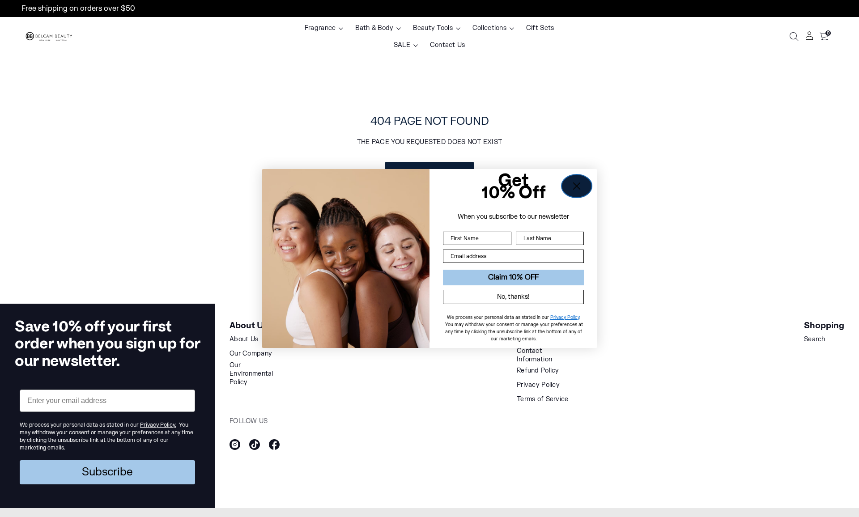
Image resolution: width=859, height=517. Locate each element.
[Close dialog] (576, 186)
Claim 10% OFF (513, 277)
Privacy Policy (564, 317)
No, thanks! (513, 297)
